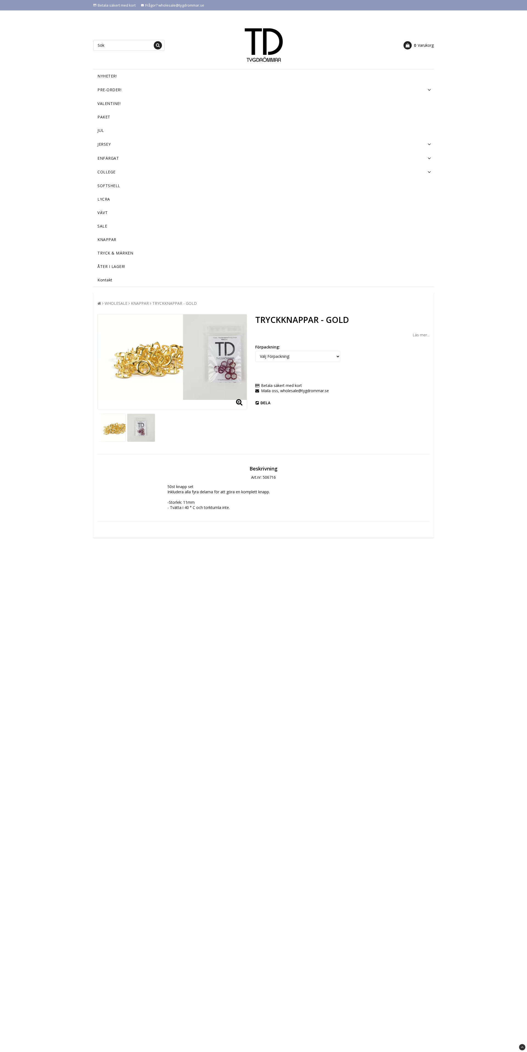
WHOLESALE (116, 303)
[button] (418, 45)
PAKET (103, 117)
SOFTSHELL (108, 185)
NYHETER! (107, 76)
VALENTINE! (108, 103)
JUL (100, 130)
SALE (102, 226)
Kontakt (105, 280)
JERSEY (104, 144)
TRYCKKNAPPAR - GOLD (174, 303)
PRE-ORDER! (109, 89)
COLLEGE (106, 172)
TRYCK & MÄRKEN (115, 253)
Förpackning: (267, 347)
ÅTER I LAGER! (111, 266)
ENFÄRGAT (108, 158)
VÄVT (102, 212)
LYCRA (103, 199)
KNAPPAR (106, 239)
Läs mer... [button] (421, 334)
